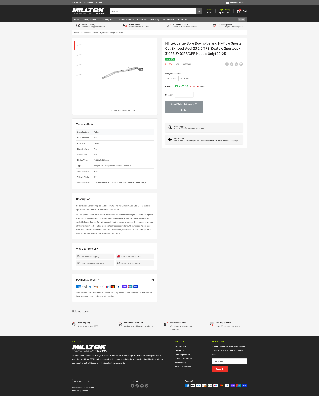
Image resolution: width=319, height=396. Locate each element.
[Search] (199, 11)
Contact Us (182, 19)
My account (224, 12)
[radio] (171, 78)
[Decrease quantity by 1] (177, 94)
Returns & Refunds (182, 366)
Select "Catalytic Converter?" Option (184, 107)
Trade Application (182, 354)
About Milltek (168, 19)
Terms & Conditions (183, 358)
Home (76, 19)
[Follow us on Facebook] (132, 385)
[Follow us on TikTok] (146, 385)
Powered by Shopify (80, 391)
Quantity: (169, 95)
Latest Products (126, 19)
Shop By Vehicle (89, 19)
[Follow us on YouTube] (142, 385)
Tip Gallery (154, 19)
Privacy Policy (180, 362)
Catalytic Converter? (173, 74)
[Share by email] (241, 64)
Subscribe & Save (237, 2)
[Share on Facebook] (227, 64)
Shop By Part (108, 19)
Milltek (168, 64)
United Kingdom (79, 381)
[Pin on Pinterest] (231, 64)
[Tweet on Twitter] (236, 64)
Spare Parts (142, 19)
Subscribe (220, 369)
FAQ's (241, 19)
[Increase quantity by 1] (190, 94)
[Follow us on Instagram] (137, 385)
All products (86, 32)
